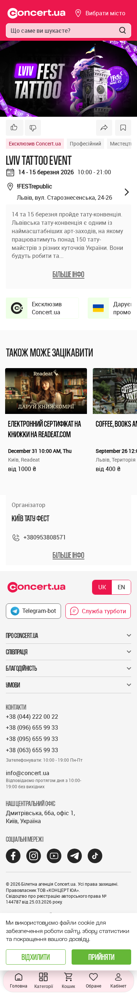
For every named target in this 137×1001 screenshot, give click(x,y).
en (121, 587)
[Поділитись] (104, 128)
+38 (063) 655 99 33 (32, 750)
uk (102, 587)
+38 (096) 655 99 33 (32, 727)
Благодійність (21, 668)
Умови (13, 685)
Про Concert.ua (22, 635)
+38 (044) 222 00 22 (32, 717)
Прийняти (101, 957)
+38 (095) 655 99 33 (32, 739)
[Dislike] (33, 128)
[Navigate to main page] (36, 13)
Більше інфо (68, 555)
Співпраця (16, 651)
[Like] (14, 128)
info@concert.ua (27, 773)
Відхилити (36, 957)
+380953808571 (44, 537)
